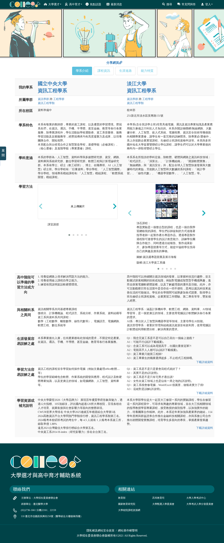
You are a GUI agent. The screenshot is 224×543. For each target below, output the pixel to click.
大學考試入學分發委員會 (199, 504)
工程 (58, 99)
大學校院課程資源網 (129, 510)
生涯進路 (125, 70)
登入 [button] (208, 4)
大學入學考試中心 (196, 498)
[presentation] (41, 206)
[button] (69, 235)
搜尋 (169, 4)
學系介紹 (82, 70)
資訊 (43, 99)
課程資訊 (103, 70)
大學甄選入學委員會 (163, 504)
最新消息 (116, 4)
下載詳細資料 (204, 362)
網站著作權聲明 (128, 530)
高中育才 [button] (74, 4)
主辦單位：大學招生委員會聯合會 (39, 498)
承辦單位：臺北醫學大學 (34, 504)
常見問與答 (189, 4)
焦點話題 (95, 4)
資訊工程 (46, 103)
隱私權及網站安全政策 (100, 530)
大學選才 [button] (53, 4)
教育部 (121, 498)
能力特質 (147, 70)
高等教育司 (158, 498)
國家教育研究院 (126, 504)
